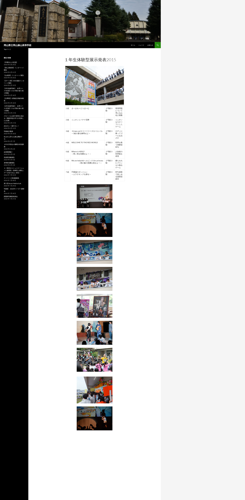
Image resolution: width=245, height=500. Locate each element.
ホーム (133, 45)
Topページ (7, 49)
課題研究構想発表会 (11, 196)
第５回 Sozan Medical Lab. (12, 183)
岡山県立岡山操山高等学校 (17, 45)
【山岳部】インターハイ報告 (14, 75)
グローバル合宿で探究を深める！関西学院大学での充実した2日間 (14, 118)
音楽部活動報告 (9, 157)
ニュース (141, 45)
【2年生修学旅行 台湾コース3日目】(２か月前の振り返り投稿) (14, 108)
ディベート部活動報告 (11, 178)
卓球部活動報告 (9, 163)
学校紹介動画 (8, 131)
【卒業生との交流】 (11, 62)
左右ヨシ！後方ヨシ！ (11, 126)
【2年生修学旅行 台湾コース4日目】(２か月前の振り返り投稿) (14, 90)
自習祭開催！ (8, 152)
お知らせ (150, 45)
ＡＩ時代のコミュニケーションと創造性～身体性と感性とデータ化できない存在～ (14, 170)
